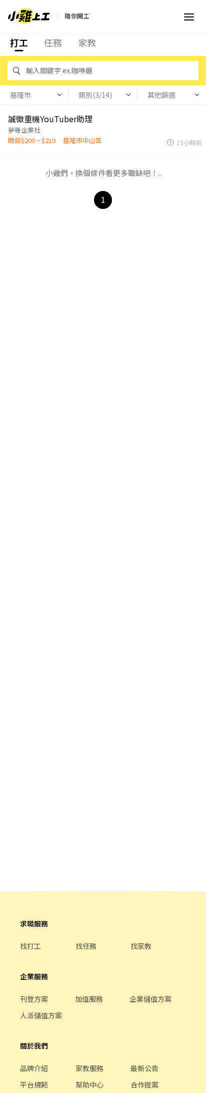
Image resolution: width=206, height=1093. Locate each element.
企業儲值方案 (151, 999)
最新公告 (144, 1068)
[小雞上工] (29, 16)
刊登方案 (34, 999)
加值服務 (89, 999)
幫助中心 (90, 1085)
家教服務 (90, 1068)
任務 (53, 42)
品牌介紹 (34, 1068)
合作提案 (144, 1085)
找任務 (86, 946)
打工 (19, 42)
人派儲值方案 (41, 1015)
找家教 (141, 946)
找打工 (30, 946)
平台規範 (34, 1085)
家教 (87, 42)
